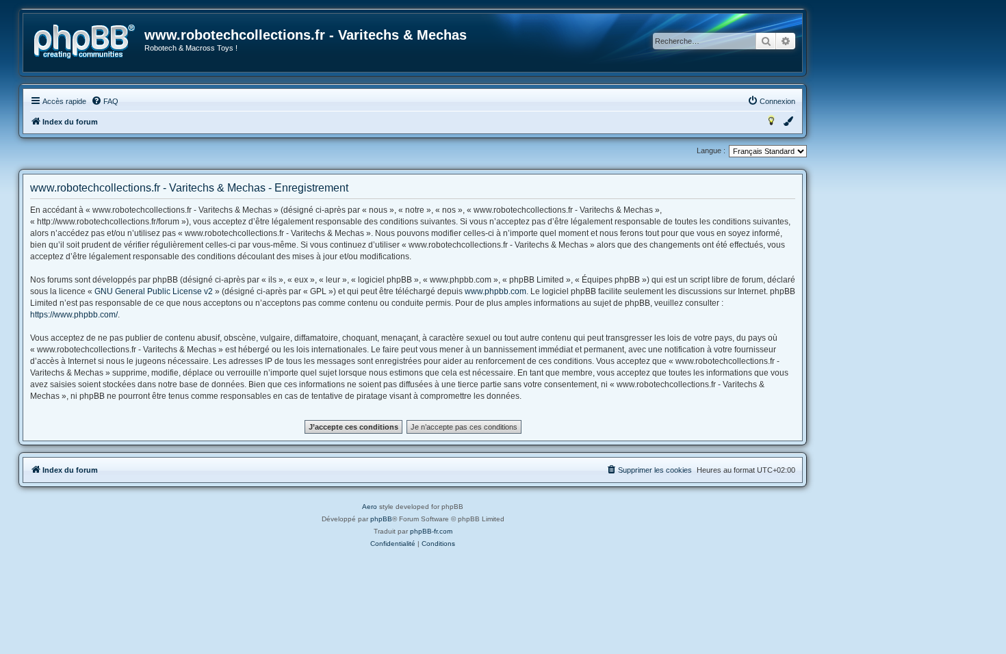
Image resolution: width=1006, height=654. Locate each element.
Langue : (711, 150)
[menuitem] (104, 101)
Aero (369, 506)
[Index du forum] (85, 42)
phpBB (381, 519)
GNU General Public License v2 (153, 291)
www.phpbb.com (495, 291)
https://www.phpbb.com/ (74, 314)
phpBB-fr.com (431, 531)
